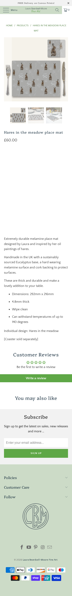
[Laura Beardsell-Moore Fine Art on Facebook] (22, 548)
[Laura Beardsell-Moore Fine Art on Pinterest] (36, 548)
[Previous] (8, 69)
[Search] (57, 10)
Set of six (33, 157)
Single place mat (17, 167)
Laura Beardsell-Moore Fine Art (40, 559)
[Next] (64, 69)
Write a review (36, 378)
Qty (6, 178)
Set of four (13, 157)
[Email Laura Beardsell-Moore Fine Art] (50, 548)
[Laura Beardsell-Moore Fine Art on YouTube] (29, 548)
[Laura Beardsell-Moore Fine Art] (36, 10)
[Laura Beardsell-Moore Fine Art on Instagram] (43, 548)
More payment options (36, 218)
